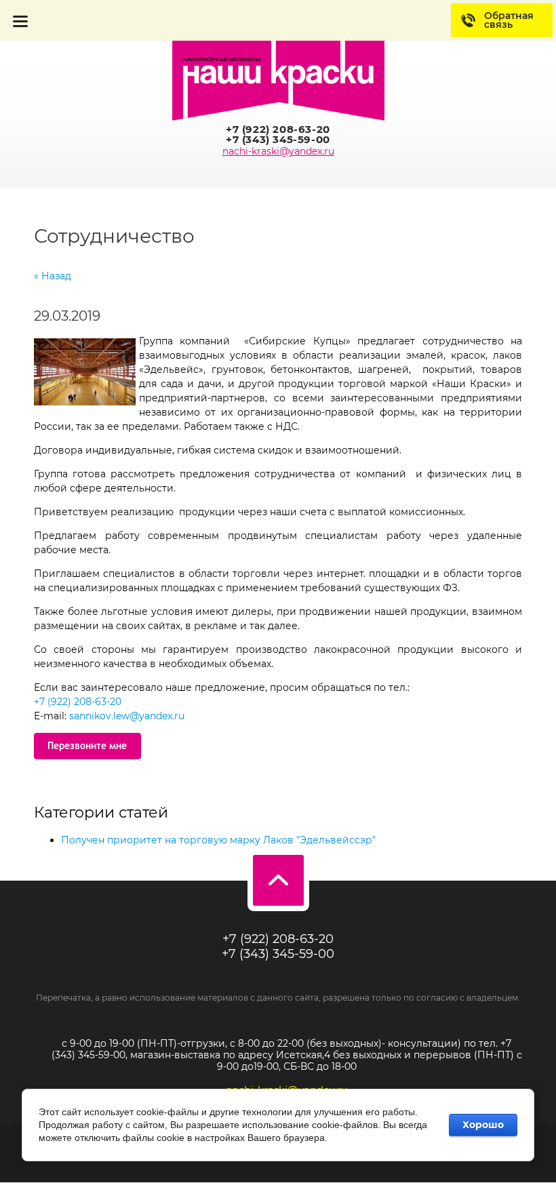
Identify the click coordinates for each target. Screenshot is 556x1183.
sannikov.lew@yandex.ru (126, 716)
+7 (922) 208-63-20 (278, 129)
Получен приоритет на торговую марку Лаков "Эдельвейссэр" (218, 840)
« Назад (52, 276)
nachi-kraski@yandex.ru (278, 151)
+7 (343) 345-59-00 (278, 139)
